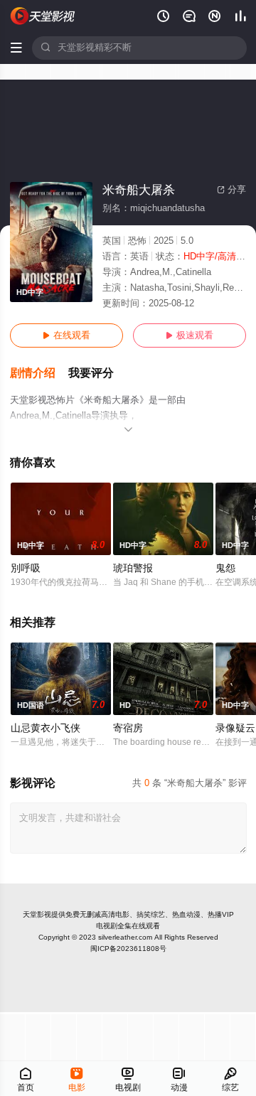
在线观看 (66, 335)
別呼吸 (26, 568)
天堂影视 (37, 914)
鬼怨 (225, 568)
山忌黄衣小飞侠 (45, 728)
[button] (39, 373)
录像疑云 (235, 728)
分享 (231, 190)
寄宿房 (128, 728)
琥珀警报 (133, 568)
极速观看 (189, 335)
